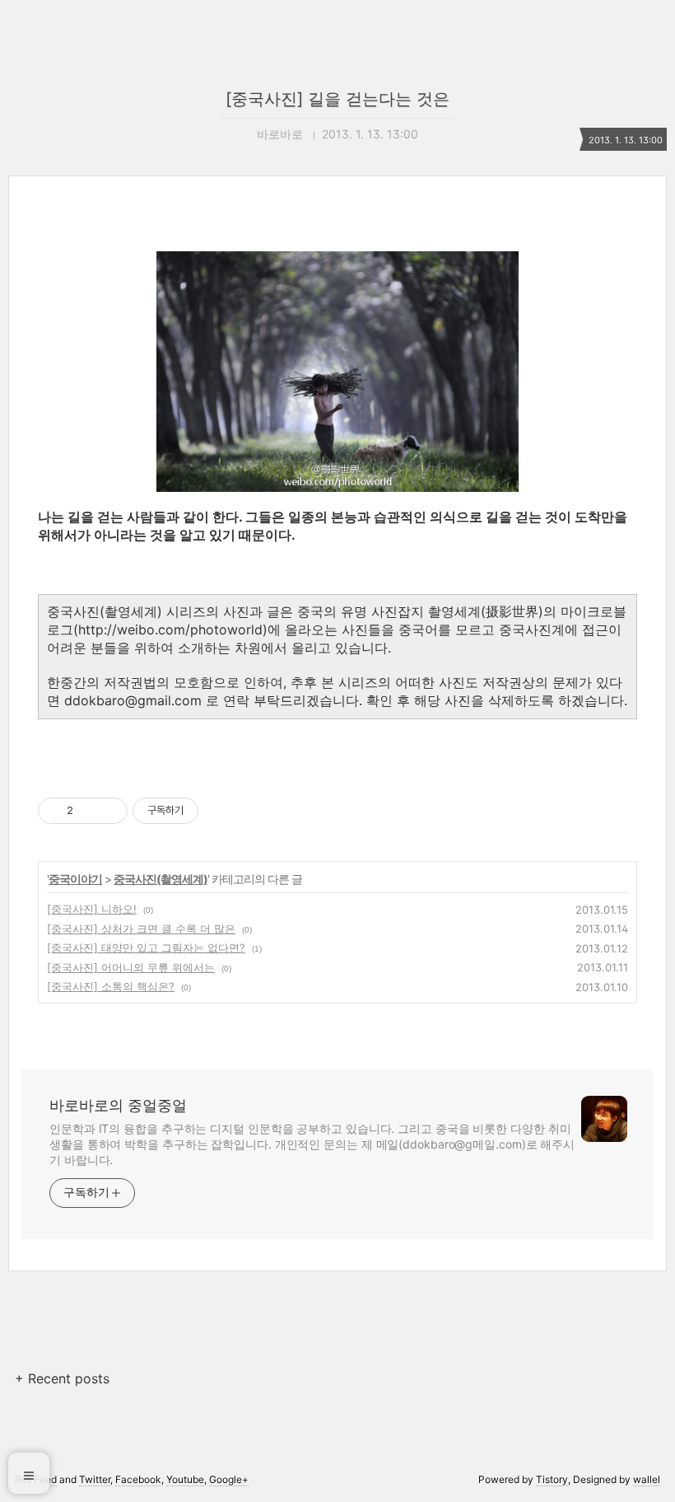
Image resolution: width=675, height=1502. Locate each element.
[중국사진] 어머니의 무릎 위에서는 (131, 967)
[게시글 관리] (109, 810)
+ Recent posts (62, 1378)
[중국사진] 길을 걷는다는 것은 (337, 99)
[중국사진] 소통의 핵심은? (111, 986)
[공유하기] (88, 810)
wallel (646, 1479)
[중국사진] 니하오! (92, 908)
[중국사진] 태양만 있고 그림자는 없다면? (146, 947)
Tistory (552, 1479)
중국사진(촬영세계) (160, 879)
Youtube (185, 1479)
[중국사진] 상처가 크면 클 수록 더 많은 (141, 928)
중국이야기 (75, 879)
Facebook (138, 1479)
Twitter (94, 1479)
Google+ (229, 1479)
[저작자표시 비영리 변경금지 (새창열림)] (220, 810)
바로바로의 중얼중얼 (118, 1105)
